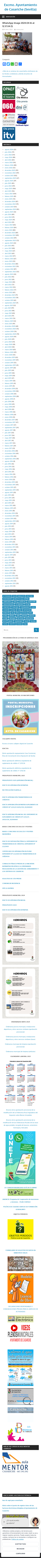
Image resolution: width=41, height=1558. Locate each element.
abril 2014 (8, 534)
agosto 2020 (9, 337)
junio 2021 (8, 311)
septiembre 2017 (10, 427)
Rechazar (20, 1549)
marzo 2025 (9, 194)
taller (26, 621)
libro (18, 615)
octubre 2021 (9, 300)
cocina (27, 604)
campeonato (7, 601)
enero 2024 (8, 230)
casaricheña (31, 601)
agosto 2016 (9, 461)
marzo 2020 (9, 349)
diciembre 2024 (10, 201)
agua (14, 596)
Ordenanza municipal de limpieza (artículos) (20, 1051)
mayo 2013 (8, 563)
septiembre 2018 (10, 396)
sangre (10, 621)
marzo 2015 (8, 505)
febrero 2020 (9, 352)
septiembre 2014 (10, 521)
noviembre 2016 (10, 453)
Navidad (32, 615)
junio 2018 (8, 404)
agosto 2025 (9, 181)
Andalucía (21, 596)
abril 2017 (8, 440)
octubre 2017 (9, 425)
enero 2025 (8, 199)
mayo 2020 (8, 344)
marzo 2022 (9, 287)
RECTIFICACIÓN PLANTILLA (11, 790)
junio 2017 (8, 435)
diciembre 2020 (10, 326)
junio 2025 (8, 186)
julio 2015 (8, 495)
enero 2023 (8, 261)
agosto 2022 (9, 274)
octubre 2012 (9, 581)
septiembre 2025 (10, 178)
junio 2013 (8, 560)
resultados (29, 618)
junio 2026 (8, 155)
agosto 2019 (9, 368)
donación (6, 613)
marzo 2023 (9, 256)
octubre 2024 (9, 207)
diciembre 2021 (10, 295)
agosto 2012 (9, 586)
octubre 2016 (9, 456)
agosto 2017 (9, 430)
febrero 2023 (9, 259)
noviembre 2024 (10, 204)
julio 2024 (8, 214)
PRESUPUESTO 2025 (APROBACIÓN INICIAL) (17, 780)
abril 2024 (8, 222)
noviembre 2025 (10, 173)
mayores (24, 615)
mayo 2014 (8, 531)
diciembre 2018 (10, 388)
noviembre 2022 (10, 266)
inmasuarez (19, 29)
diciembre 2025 (10, 170)
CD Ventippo (19, 604)
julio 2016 (8, 464)
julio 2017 (8, 433)
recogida (20, 618)
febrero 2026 (9, 165)
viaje (25, 624)
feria (30, 613)
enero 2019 (8, 386)
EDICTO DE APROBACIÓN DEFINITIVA (15, 785)
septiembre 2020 (10, 334)
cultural (13, 610)
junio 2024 (8, 217)
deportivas (27, 610)
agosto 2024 (9, 212)
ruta (4, 621)
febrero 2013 (9, 570)
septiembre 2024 (10, 209)
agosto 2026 (9, 149)
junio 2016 (8, 466)
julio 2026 (8, 152)
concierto (6, 607)
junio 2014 (8, 529)
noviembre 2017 (10, 422)
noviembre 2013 (10, 547)
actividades (7, 596)
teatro (5, 624)
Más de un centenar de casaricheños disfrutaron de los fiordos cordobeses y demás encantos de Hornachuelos (20, 73)
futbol (5, 615)
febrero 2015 (9, 508)
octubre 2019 (9, 363)
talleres (33, 621)
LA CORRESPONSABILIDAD (14, 1188)
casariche (22, 601)
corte (33, 607)
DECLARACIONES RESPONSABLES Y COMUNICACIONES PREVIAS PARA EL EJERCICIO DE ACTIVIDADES (20, 1309)
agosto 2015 (9, 492)
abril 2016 (8, 472)
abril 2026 (8, 160)
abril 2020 (8, 347)
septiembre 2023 (10, 240)
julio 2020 (8, 339)
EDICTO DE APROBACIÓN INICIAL (13, 900)
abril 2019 (8, 378)
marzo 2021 (8, 318)
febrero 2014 (9, 539)
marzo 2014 (8, 537)
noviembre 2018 (10, 391)
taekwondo (18, 621)
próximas (12, 618)
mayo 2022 (8, 282)
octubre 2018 (9, 394)
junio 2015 (8, 498)
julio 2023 (8, 246)
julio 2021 (8, 308)
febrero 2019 (9, 383)
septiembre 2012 (10, 583)
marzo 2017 (8, 443)
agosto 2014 (9, 524)
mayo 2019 (8, 376)
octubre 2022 (9, 269)
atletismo (29, 596)
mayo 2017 (8, 438)
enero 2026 (8, 168)
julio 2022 (8, 277)
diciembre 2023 (10, 233)
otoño (5, 618)
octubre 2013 (9, 550)
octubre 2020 (9, 331)
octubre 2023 (9, 238)
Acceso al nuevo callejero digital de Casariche (17, 744)
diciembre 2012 (10, 576)
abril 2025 (8, 191)
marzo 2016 (8, 474)
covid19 (5, 610)
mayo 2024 (8, 220)
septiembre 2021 (10, 303)
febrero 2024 (9, 227)
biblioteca (17, 599)
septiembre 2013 (10, 552)
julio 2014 (8, 526)
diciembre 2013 (10, 544)
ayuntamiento (7, 599)
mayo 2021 (8, 313)
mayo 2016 (8, 469)
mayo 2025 (8, 188)
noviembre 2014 (10, 516)
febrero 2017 (9, 446)
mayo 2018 (8, 407)
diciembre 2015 (10, 482)
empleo (17, 613)
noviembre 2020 (10, 329)
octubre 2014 (9, 518)
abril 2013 (8, 565)
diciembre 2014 (10, 513)
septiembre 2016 (10, 459)
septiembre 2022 (10, 272)
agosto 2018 (9, 399)
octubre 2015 (9, 487)
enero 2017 (8, 448)
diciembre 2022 (10, 264)
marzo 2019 (8, 381)
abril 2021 (8, 316)
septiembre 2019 (10, 365)
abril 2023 (8, 253)
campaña (26, 599)
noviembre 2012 (10, 578)
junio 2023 (8, 248)
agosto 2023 (9, 243)
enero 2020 (8, 355)
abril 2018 (8, 409)
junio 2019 (8, 373)
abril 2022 (8, 285)
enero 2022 (8, 292)
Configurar (20, 1553)
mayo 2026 (8, 157)
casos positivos (8, 604)
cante (15, 601)
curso (20, 610)
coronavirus (24, 607)
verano (19, 624)
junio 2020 (8, 342)
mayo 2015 (8, 500)
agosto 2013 (9, 555)
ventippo (12, 624)
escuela (24, 613)
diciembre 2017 (10, 420)
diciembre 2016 (10, 451)
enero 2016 (8, 479)
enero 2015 (8, 511)
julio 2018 (8, 401)
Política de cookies (17, 1539)
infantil (12, 615)
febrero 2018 (9, 415)
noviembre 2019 (10, 360)
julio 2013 (8, 557)
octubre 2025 (9, 175)
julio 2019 (8, 370)
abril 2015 (8, 503)
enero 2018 (8, 417)
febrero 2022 (9, 290)
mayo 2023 (8, 251)
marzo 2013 (8, 568)
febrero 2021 (9, 321)
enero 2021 (8, 324)
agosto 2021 (9, 305)
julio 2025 (8, 183)
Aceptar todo (20, 1544)
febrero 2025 (9, 196)
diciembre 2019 (10, 357)
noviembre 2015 (10, 485)
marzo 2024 (9, 225)
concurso (15, 607)
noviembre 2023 (10, 235)
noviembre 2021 (10, 298)
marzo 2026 (9, 162)
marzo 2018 (8, 412)
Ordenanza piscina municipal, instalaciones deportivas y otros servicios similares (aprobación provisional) (20, 1029)
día (12, 613)
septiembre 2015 (10, 490)
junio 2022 (8, 279)
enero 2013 (8, 573)
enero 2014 (8, 542)
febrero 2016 (9, 477)
